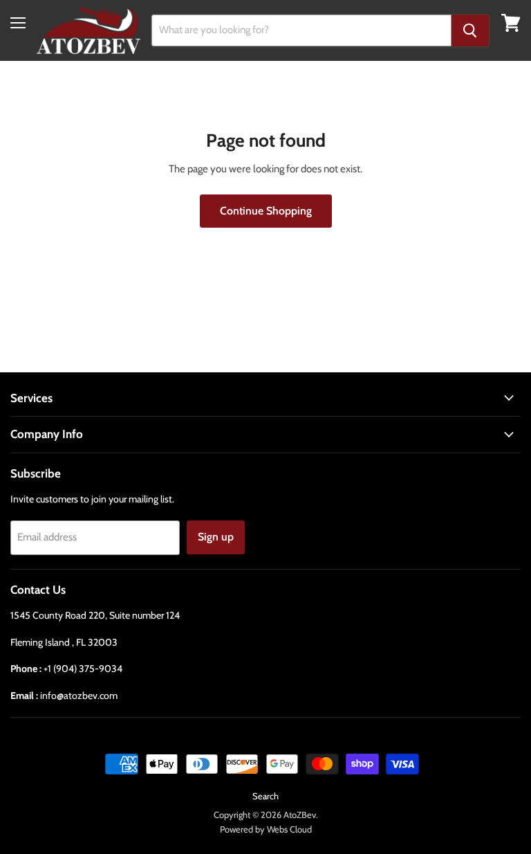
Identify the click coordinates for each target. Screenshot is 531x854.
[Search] (470, 30)
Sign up (216, 536)
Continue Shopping (266, 210)
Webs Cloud (289, 829)
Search (265, 795)
